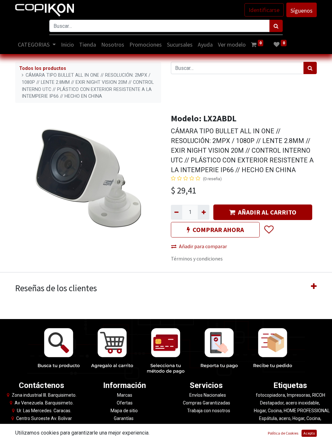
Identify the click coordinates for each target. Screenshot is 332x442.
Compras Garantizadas (206, 402)
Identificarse (264, 10)
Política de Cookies (283, 433)
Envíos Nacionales (207, 395)
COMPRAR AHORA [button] (218, 230)
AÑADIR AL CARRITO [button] (267, 212)
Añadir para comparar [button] (203, 246)
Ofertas (125, 402)
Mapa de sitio (125, 410)
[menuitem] (67, 44)
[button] (269, 229)
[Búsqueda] (276, 26)
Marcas (124, 395)
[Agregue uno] (203, 212)
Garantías (124, 418)
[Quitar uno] (176, 212)
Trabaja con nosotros (208, 410)
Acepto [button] (309, 433)
